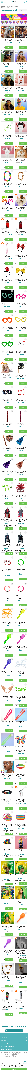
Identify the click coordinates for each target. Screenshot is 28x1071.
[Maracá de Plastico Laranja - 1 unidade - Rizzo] (20, 922)
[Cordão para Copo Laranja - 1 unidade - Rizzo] (20, 718)
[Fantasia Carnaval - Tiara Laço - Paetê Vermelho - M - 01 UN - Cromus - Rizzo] (20, 251)
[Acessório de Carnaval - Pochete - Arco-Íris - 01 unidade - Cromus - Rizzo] (7, 1052)
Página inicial (4, 6)
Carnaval (16, 6)
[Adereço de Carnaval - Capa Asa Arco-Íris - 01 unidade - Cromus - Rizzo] (20, 1052)
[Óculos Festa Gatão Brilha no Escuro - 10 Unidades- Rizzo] (7, 299)
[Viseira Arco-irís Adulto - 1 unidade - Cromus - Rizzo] (7, 821)
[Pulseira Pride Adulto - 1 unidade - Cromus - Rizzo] (7, 796)
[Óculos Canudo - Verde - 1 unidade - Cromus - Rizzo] (20, 693)
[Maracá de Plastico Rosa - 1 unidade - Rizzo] (20, 643)
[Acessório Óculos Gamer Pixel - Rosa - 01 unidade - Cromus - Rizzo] (20, 1037)
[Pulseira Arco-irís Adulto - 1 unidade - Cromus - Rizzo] (20, 821)
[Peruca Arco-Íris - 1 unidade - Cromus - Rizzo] (20, 846)
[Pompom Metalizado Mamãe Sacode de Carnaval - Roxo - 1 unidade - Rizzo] (7, 467)
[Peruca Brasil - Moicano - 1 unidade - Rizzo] (20, 871)
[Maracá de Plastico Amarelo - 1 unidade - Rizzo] (20, 618)
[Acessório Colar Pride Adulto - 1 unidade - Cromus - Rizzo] (20, 796)
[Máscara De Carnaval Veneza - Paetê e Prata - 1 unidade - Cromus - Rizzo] (20, 59)
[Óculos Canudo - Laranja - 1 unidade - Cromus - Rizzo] (7, 618)
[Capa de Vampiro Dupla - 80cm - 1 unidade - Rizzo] (7, 516)
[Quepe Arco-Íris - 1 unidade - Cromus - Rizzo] (7, 846)
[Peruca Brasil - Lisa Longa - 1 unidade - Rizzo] (20, 897)
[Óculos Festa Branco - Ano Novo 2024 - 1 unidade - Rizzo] (20, 668)
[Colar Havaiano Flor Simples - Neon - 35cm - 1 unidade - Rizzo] (7, 179)
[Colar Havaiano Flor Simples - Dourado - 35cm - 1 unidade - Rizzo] (20, 179)
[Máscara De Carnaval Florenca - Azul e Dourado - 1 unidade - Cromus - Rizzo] (7, 59)
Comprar (9, 45)
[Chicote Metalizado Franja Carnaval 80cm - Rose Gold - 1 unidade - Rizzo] (7, 443)
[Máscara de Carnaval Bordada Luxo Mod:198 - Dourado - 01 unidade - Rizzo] (20, 974)
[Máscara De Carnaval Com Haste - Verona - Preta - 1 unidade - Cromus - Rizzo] (20, 371)
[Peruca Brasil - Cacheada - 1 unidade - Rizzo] (7, 922)
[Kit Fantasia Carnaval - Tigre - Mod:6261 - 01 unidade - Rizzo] (7, 973)
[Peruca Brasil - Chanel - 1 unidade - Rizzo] (7, 897)
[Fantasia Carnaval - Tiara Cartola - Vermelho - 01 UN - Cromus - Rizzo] (7, 275)
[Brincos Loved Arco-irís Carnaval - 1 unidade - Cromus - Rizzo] (7, 771)
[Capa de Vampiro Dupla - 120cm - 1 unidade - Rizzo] (20, 516)
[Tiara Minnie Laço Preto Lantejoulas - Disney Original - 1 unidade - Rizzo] (20, 131)
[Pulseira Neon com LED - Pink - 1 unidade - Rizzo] (20, 593)
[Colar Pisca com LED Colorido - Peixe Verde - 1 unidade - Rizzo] (7, 131)
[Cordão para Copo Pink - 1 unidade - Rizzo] (7, 718)
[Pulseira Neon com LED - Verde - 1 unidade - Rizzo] (20, 566)
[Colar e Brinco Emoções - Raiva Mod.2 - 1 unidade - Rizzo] (20, 83)
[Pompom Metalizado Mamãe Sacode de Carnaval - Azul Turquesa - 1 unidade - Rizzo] (20, 443)
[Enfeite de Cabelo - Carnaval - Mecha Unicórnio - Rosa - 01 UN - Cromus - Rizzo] (7, 251)
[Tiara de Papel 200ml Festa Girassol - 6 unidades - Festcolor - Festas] (7, 371)
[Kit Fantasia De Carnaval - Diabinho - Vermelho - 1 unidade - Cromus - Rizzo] (20, 395)
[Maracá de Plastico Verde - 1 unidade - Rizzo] (7, 643)
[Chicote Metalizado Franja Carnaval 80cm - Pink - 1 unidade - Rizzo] (20, 419)
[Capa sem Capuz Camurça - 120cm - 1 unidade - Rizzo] (20, 541)
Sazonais (10, 6)
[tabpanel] (14, 17)
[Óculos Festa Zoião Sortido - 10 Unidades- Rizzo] (7, 323)
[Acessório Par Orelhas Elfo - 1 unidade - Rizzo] (7, 693)
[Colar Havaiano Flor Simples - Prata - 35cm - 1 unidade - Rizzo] (20, 35)
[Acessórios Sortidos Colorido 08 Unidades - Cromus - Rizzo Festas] (20, 347)
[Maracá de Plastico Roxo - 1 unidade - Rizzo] (7, 947)
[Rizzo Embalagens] (13, 2)
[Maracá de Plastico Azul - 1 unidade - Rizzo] (7, 668)
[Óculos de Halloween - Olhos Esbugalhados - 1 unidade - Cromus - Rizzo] (7, 567)
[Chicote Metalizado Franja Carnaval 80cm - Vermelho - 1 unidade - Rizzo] (7, 419)
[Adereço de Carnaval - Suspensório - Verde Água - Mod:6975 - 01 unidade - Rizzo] (20, 1022)
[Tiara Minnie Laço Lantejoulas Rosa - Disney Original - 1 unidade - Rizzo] (7, 155)
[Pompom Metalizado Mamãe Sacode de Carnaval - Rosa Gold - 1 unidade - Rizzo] (20, 467)
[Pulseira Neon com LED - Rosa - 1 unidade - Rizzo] (7, 593)
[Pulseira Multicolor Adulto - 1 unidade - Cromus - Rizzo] (20, 771)
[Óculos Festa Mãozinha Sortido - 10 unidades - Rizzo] (7, 203)
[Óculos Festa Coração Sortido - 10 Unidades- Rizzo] (7, 347)
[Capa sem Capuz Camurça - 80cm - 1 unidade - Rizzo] (7, 541)
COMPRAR (9, 526)
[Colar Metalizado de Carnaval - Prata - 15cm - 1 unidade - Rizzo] (20, 155)
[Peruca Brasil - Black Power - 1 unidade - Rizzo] (7, 871)
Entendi (14, 1069)
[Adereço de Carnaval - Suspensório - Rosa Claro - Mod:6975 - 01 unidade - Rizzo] (7, 1022)
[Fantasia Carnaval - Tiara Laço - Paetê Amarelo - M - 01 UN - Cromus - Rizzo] (20, 275)
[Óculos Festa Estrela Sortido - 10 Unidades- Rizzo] (20, 299)
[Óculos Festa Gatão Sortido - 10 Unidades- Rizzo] (20, 323)
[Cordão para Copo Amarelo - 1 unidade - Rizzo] (7, 743)
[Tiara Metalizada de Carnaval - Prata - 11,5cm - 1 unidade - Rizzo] (7, 35)
